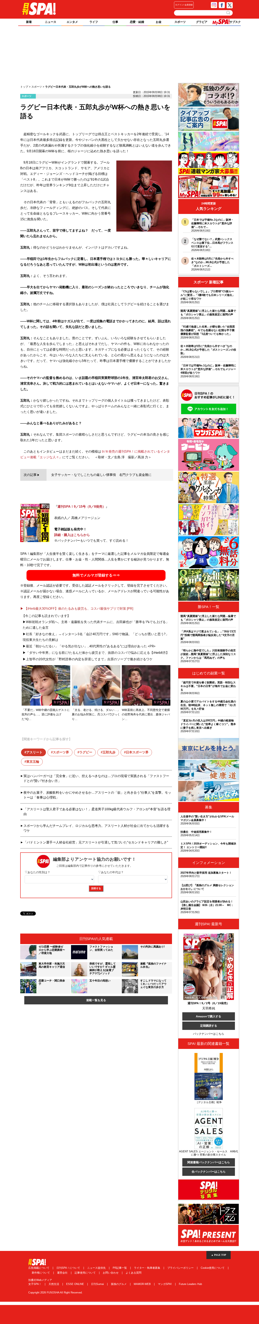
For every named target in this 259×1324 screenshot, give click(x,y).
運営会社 (62, 1272)
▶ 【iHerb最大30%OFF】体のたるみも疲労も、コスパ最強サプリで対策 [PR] (76, 608)
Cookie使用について (213, 1267)
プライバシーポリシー (180, 1267)
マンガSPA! (165, 1284)
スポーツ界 (61, 752)
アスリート (34, 752)
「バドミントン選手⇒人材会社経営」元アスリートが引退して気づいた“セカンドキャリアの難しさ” (95, 842)
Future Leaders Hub (190, 1284)
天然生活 (54, 1284)
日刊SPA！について (68, 1267)
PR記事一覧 (120, 1267)
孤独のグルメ (119, 1284)
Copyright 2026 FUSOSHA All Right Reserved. (55, 1292)
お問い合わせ (111, 1272)
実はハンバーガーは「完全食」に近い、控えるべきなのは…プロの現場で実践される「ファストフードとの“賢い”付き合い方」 (96, 778)
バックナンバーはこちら (208, 1033)
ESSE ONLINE (75, 1284)
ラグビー (85, 752)
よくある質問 (133, 1272)
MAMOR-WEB (143, 1284)
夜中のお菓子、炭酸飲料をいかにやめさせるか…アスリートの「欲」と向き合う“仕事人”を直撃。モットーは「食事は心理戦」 (97, 795)
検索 (228, 13)
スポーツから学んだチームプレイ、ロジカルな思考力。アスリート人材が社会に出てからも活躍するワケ (96, 828)
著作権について (41, 1272)
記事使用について (86, 1272)
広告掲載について (39, 1267)
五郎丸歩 (109, 752)
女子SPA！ (35, 1284)
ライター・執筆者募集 (147, 1267)
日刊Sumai (98, 1284)
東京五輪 (32, 761)
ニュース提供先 (96, 1267)
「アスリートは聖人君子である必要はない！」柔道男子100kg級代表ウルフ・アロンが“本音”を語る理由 (96, 811)
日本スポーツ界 (137, 752)
